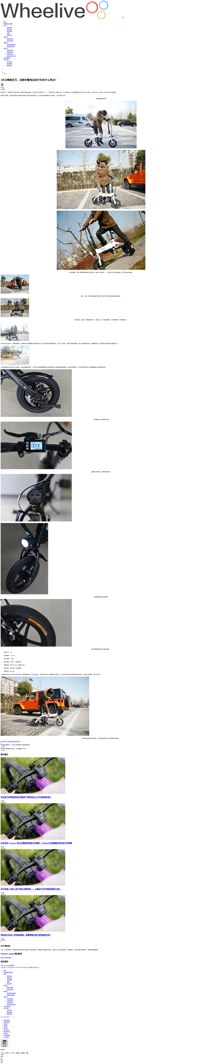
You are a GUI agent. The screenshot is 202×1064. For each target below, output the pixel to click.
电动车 (6, 48)
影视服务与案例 (8, 23)
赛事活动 (9, 35)
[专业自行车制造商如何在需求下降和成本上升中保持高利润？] (33, 793)
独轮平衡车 (10, 41)
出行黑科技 (7, 58)
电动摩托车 (10, 50)
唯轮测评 (9, 27)
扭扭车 (6, 1026)
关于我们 (9, 61)
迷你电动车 (10, 54)
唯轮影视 (9, 65)
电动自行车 (78, 92)
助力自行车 (35, 674)
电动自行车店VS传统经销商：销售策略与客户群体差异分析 (25, 935)
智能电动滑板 (11, 46)
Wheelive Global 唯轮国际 (7, 965)
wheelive (12, 967)
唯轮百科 (9, 29)
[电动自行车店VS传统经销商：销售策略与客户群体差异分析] (33, 931)
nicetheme (24, 967)
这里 (102, 738)
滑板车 (6, 42)
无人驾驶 (6, 1037)
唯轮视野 (9, 31)
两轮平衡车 (10, 39)
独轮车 (6, 1033)
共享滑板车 (7, 1035)
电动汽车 (6, 1029)
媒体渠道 (9, 63)
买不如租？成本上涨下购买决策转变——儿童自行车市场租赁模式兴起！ (31, 889)
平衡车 (6, 37)
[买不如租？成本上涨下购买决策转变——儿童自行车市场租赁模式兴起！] (33, 885)
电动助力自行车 (11, 56)
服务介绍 (3, 957)
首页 (5, 22)
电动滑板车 (7, 1022)
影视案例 (8, 957)
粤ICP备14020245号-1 (33, 967)
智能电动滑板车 (11, 44)
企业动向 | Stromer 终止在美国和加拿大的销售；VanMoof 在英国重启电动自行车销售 (36, 843)
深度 (8, 33)
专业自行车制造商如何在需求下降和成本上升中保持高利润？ (26, 797)
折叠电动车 (10, 52)
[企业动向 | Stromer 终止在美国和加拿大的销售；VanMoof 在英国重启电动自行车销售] (33, 839)
